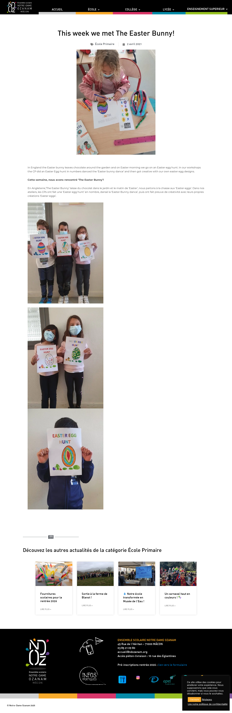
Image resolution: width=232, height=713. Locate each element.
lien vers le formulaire (172, 665)
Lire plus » (45, 609)
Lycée (167, 9)
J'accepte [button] (194, 699)
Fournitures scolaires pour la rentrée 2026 (51, 598)
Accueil (57, 9)
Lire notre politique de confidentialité (208, 704)
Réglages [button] (207, 699)
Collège (131, 9)
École (92, 9)
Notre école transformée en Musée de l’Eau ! (133, 598)
